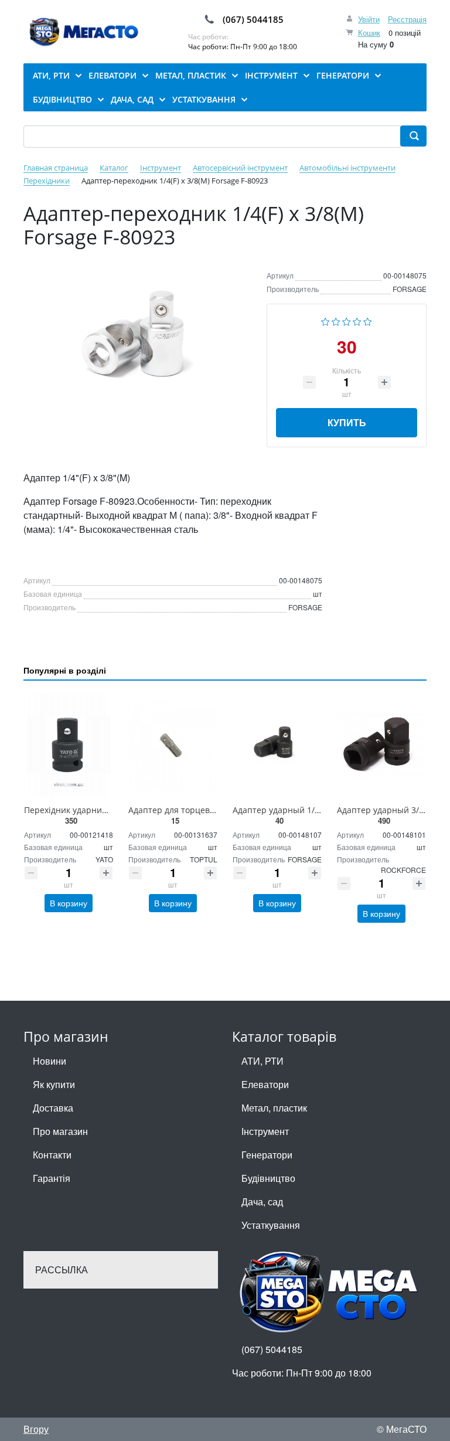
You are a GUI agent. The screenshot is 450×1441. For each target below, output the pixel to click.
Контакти (52, 1154)
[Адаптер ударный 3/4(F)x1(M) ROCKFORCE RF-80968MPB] (381, 744)
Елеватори (265, 1084)
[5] (367, 320)
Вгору (36, 1429)
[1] (325, 320)
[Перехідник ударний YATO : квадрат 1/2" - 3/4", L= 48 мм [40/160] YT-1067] (68, 744)
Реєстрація (407, 19)
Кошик (369, 32)
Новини (49, 1061)
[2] (336, 320)
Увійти (369, 19)
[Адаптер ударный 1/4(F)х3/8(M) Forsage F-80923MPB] (277, 744)
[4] (357, 320)
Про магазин (60, 1131)
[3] (346, 320)
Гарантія (51, 1178)
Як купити (54, 1084)
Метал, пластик (274, 1107)
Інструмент (265, 1131)
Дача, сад (262, 1201)
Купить (347, 422)
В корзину (68, 903)
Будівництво (268, 1178)
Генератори (266, 1154)
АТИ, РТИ (262, 1061)
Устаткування (270, 1225)
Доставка (53, 1107)
